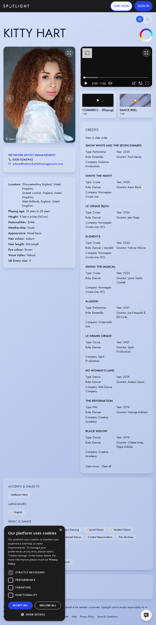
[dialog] (34, 573)
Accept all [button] (20, 605)
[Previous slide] (10, 99)
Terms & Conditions (107, 616)
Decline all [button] (48, 605)
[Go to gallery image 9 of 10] (47, 132)
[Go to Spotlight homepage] (16, 6)
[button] (143, 6)
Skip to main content (44, 6)
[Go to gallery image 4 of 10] (37, 132)
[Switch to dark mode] (144, 19)
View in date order (97, 138)
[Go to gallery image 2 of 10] (33, 132)
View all (106, 466)
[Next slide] (69, 99)
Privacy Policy (87, 616)
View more (92, 466)
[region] (116, 67)
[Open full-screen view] (69, 53)
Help (74, 616)
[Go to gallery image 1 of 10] (30, 132)
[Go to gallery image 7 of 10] (43, 132)
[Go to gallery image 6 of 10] (41, 132)
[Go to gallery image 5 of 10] (39, 132)
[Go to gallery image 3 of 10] (35, 132)
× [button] (60, 530)
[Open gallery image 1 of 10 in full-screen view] (39, 95)
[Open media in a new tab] (134, 83)
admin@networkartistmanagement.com (38, 164)
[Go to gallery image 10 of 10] (49, 132)
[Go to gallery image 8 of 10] (45, 132)
